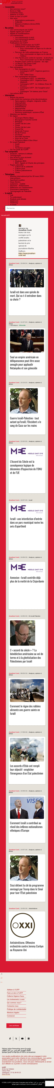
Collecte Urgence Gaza (15, 996)
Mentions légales (13, 1013)
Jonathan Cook (14, 263)
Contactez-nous (12, 1006)
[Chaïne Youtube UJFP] (22, 1039)
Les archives (14, 1026)
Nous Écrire (6, 1074)
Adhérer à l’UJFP (13, 990)
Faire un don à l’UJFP (15, 993)
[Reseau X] (16, 1039)
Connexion (11, 1016)
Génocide (22, 325)
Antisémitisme (33, 908)
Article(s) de (25, 229)
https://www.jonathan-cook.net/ (27, 254)
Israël (30, 500)
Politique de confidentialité (16, 1009)
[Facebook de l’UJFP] (10, 1039)
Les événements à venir (15, 999)
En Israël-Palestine (34, 616)
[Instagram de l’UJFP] (28, 1039)
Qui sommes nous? (14, 1003)
